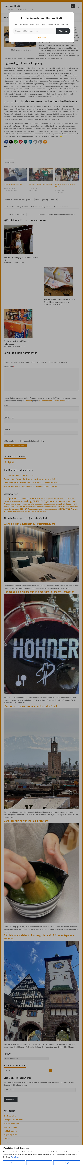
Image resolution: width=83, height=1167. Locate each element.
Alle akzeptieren (66, 1163)
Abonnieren (63, 31)
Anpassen (14, 1163)
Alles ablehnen (39, 1163)
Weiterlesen (15, 1157)
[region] (41, 1156)
